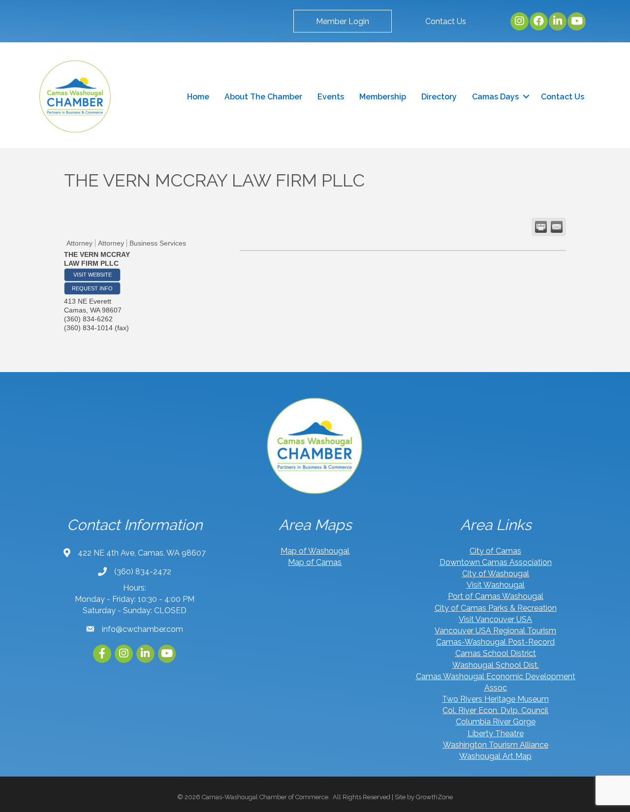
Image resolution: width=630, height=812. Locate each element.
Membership (382, 96)
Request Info (92, 288)
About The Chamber (263, 96)
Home (198, 96)
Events (330, 96)
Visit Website (92, 275)
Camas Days (495, 96)
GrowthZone (434, 797)
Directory (439, 96)
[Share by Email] (557, 227)
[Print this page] (541, 227)
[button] (342, 21)
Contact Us (562, 96)
